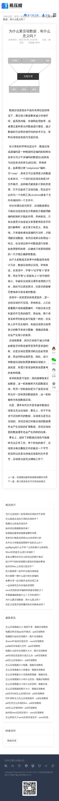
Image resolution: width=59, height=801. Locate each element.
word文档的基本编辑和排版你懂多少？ (24, 590)
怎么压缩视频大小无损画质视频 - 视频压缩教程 (27, 675)
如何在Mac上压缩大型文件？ (20, 566)
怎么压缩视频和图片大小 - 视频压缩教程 (25, 688)
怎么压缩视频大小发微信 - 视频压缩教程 (25, 669)
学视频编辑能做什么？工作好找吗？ (23, 595)
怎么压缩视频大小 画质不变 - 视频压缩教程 (27, 627)
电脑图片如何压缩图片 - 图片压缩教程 (24, 636)
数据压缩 (11, 740)
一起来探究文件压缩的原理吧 (20, 585)
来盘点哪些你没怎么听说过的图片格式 (24, 557)
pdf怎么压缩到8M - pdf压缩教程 (21, 708)
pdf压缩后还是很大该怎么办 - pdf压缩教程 (26, 655)
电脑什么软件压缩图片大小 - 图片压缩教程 (26, 650)
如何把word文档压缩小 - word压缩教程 (25, 712)
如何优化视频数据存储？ (18, 528)
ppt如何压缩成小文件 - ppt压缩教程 (23, 646)
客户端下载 (33, 15)
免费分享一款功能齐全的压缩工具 (22, 580)
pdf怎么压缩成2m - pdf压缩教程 (21, 660)
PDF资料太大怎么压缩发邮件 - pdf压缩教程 (27, 698)
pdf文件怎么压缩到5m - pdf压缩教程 (23, 703)
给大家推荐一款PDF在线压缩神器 (22, 571)
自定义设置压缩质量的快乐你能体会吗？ (25, 604)
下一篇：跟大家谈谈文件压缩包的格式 (26, 481)
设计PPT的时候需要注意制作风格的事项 (25, 561)
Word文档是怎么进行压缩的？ (20, 552)
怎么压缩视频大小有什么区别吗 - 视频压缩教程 (27, 684)
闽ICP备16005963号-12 (21, 775)
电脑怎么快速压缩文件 (17, 523)
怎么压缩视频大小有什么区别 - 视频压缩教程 (27, 679)
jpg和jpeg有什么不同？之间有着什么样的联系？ (27, 548)
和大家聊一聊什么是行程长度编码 (22, 576)
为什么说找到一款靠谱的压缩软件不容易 (25, 514)
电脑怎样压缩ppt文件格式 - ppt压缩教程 (25, 631)
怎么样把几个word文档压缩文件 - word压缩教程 (28, 718)
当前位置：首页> (11, 16)
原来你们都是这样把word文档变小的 (23, 538)
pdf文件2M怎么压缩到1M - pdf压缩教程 (25, 693)
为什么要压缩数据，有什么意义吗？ (23, 599)
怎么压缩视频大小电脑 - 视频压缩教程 (24, 665)
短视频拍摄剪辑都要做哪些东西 (21, 533)
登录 (47, 15)
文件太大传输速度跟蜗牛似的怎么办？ (24, 542)
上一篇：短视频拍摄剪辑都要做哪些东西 (28, 477)
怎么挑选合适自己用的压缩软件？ (22, 519)
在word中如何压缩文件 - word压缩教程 (25, 641)
